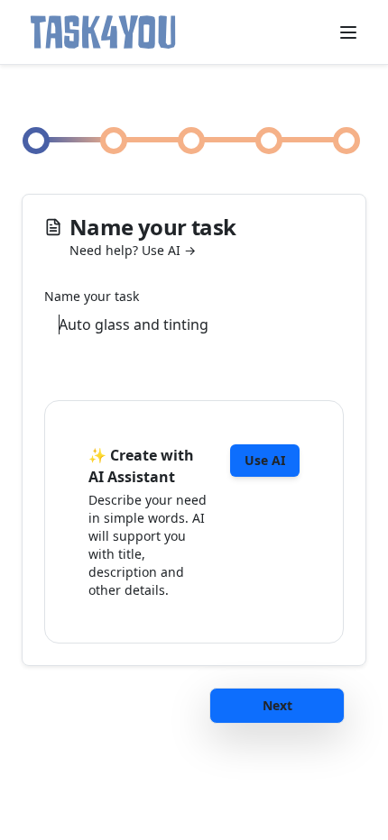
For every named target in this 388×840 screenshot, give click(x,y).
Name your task (91, 296)
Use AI (265, 460)
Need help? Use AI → (132, 250)
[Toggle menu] (348, 32)
